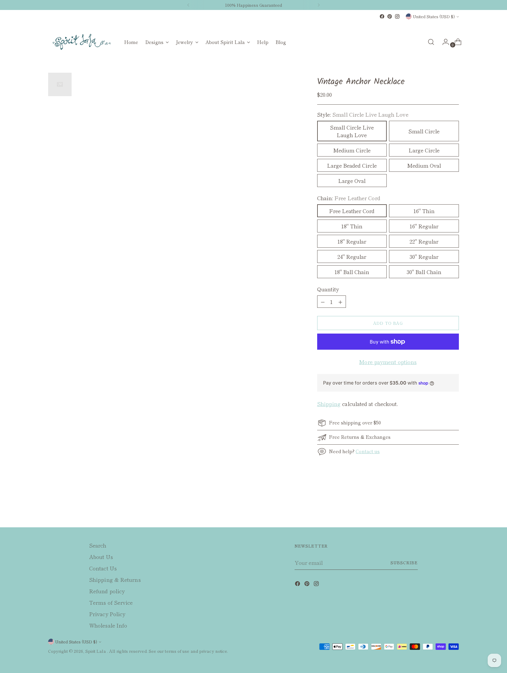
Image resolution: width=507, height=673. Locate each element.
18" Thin (351, 226)
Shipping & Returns (115, 579)
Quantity (328, 289)
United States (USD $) (434, 16)
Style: (362, 114)
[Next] (318, 5)
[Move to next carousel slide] (454, 507)
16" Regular (424, 226)
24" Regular (351, 256)
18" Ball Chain (351, 272)
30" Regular (424, 256)
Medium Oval (424, 165)
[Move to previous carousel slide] (440, 507)
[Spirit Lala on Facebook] (382, 16)
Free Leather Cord (351, 211)
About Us (101, 556)
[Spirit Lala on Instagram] (397, 16)
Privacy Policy (107, 614)
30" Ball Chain (424, 272)
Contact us (368, 451)
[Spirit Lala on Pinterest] (389, 16)
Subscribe (404, 562)
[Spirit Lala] (82, 42)
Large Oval (352, 180)
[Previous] (188, 5)
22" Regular (424, 241)
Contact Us (103, 568)
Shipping (329, 403)
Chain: (348, 198)
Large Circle (424, 150)
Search (98, 545)
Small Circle (424, 131)
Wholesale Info (108, 625)
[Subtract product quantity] (340, 301)
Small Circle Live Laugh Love (352, 131)
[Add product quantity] (322, 301)
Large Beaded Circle (352, 165)
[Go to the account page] (443, 42)
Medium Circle (352, 150)
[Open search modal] (431, 42)
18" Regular (351, 241)
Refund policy (107, 591)
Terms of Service (111, 602)
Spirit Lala (96, 651)
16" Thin (424, 211)
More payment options (388, 362)
